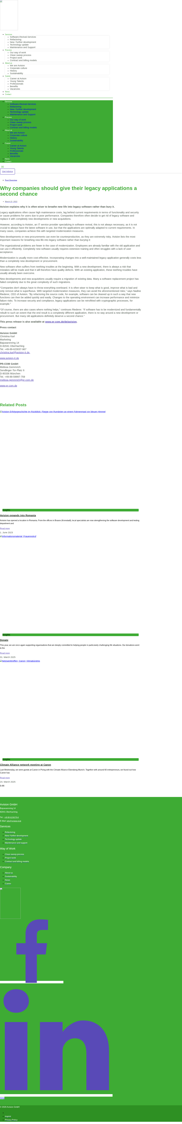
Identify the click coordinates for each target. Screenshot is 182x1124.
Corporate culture (18, 68)
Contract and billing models (23, 60)
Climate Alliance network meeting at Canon (25, 764)
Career (8, 76)
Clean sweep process (20, 55)
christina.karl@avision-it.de (15, 352)
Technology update (19, 44)
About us (8, 63)
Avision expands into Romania (18, 515)
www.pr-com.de (8, 385)
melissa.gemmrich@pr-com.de (17, 380)
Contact (8, 94)
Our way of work (18, 52)
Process (8, 50)
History (13, 71)
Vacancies (15, 89)
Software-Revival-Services (23, 37)
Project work (16, 58)
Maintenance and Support (22, 47)
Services (8, 34)
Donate (4, 640)
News (7, 92)
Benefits (14, 86)
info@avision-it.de (14, 821)
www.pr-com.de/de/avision (61, 321)
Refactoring (15, 39)
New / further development (23, 42)
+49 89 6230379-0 (11, 817)
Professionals (16, 84)
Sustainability (16, 73)
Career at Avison (18, 78)
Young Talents (17, 81)
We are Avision (17, 65)
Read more (5, 528)
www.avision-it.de (9, 358)
